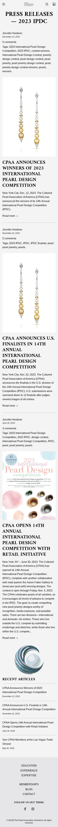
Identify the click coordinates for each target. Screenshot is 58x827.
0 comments (9, 42)
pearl (50, 243)
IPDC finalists (38, 243)
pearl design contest (31, 59)
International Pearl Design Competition (24, 441)
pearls (42, 67)
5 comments (9, 238)
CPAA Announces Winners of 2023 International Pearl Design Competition (23, 174)
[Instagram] (32, 808)
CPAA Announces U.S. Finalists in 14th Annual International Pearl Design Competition (28, 352)
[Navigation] (3, 4)
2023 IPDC (24, 50)
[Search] (46, 4)
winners (6, 71)
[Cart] (54, 4)
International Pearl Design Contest (22, 55)
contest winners (40, 50)
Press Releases (29, 14)
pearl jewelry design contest (28, 63)
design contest (40, 437)
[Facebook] (25, 808)
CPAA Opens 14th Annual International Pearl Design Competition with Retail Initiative (26, 540)
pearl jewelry (9, 247)
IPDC (26, 243)
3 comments (9, 428)
